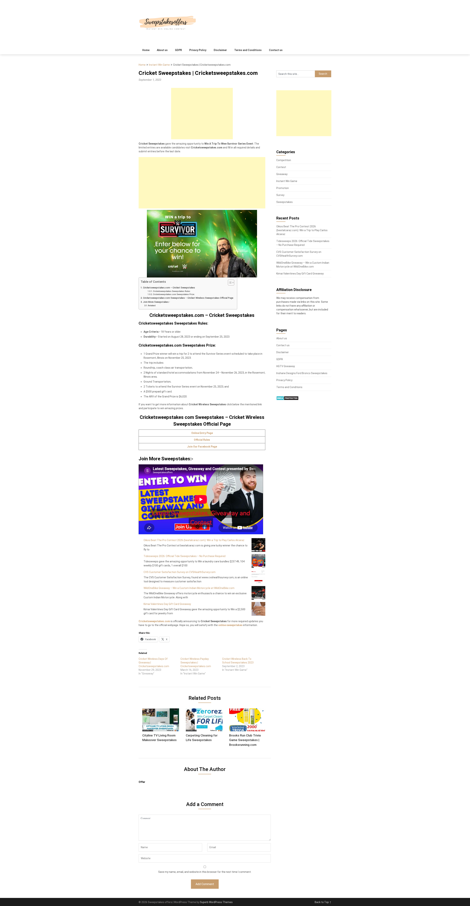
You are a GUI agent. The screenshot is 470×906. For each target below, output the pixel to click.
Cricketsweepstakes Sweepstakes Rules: (172, 291)
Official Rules (202, 439)
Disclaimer (220, 50)
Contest (281, 167)
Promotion (282, 188)
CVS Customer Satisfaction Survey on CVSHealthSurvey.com (180, 572)
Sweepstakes (284, 202)
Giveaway (282, 174)
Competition (283, 160)
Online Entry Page (202, 433)
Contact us (276, 50)
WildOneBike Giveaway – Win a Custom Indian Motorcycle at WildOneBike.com (189, 588)
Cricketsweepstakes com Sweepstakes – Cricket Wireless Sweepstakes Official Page (188, 297)
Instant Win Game (159, 64)
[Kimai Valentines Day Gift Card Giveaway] (258, 609)
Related (152, 305)
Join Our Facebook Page (202, 446)
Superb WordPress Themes (216, 902)
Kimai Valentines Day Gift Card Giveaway (167, 604)
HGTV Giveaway (285, 366)
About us (162, 50)
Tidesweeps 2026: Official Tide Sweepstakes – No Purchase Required (184, 556)
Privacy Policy (197, 50)
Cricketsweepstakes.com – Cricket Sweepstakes (169, 287)
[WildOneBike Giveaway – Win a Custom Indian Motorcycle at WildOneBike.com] (258, 593)
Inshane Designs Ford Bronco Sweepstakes (301, 373)
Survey (280, 195)
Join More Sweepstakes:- (156, 302)
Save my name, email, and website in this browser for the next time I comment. (204, 871)
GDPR (178, 50)
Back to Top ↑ (323, 902)
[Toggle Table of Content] (229, 282)
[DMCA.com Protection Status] (287, 399)
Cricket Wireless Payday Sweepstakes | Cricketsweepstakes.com (195, 662)
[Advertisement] (202, 113)
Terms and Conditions (248, 50)
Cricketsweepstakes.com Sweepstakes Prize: (174, 294)
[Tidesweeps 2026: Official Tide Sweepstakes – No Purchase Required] (258, 561)
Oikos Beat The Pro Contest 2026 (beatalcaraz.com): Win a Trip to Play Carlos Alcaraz (194, 540)
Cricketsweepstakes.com (154, 621)
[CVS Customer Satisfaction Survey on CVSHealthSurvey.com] (258, 577)
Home (145, 50)
